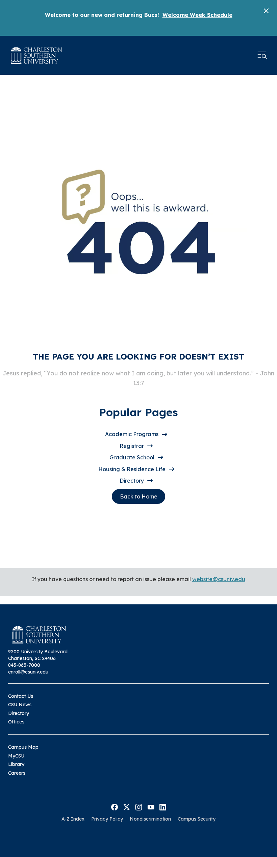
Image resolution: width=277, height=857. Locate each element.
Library (16, 764)
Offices (16, 722)
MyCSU (16, 756)
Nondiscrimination (150, 819)
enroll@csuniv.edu (28, 672)
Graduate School (131, 457)
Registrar (132, 446)
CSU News (19, 705)
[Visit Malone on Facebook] (114, 806)
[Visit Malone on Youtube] (150, 806)
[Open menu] (262, 55)
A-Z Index (72, 819)
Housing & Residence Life (132, 469)
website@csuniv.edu (218, 579)
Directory (132, 481)
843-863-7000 (24, 665)
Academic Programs (131, 434)
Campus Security (197, 819)
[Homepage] (36, 55)
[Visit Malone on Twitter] (126, 806)
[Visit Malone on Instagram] (138, 806)
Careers (16, 773)
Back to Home (138, 496)
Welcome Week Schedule (197, 14)
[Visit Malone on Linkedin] (162, 806)
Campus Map (23, 747)
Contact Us (20, 696)
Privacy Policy (107, 819)
